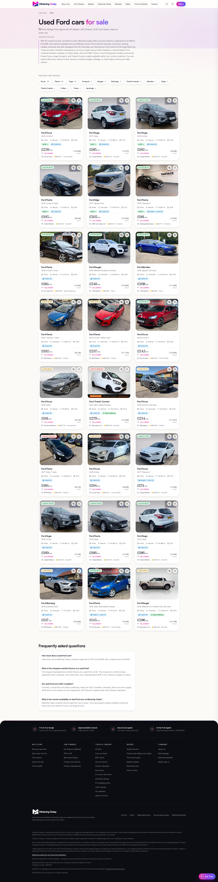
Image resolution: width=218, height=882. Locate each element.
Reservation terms (144, 815)
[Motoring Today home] (44, 4)
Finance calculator (102, 766)
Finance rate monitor (72, 762)
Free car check (101, 753)
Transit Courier (48, 88)
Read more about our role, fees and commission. (49, 855)
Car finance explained (72, 749)
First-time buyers (133, 758)
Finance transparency (72, 766)
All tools (98, 749)
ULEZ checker (100, 787)
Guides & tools (132, 749)
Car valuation (100, 791)
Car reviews (37, 758)
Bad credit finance (71, 758)
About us (161, 749)
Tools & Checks (140, 4)
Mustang (116, 81)
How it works (132, 770)
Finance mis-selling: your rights (139, 753)
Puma (77, 88)
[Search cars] (166, 4)
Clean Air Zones (104, 4)
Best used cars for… (40, 753)
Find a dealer (37, 766)
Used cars (43, 13)
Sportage (91, 88)
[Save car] (79, 100)
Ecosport (87, 81)
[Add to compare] (73, 100)
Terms (132, 815)
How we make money (161, 815)
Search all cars (38, 762)
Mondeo (151, 81)
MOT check (99, 758)
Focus (45, 81)
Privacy (124, 815)
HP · (47, 153)
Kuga (73, 81)
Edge (164, 81)
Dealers (154, 4)
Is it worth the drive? (103, 774)
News (128, 4)
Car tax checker (101, 762)
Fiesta (59, 81)
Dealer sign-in (163, 762)
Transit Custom (133, 81)
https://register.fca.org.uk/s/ (115, 869)
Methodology (163, 753)
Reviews (118, 4)
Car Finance (79, 4)
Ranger (101, 81)
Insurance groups (102, 779)
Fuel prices (99, 770)
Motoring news (133, 766)
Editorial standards (165, 758)
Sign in (181, 4)
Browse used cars (39, 749)
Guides (91, 4)
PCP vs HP (68, 753)
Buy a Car (66, 4)
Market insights (133, 762)
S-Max (64, 88)
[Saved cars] (172, 4)
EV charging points (102, 783)
